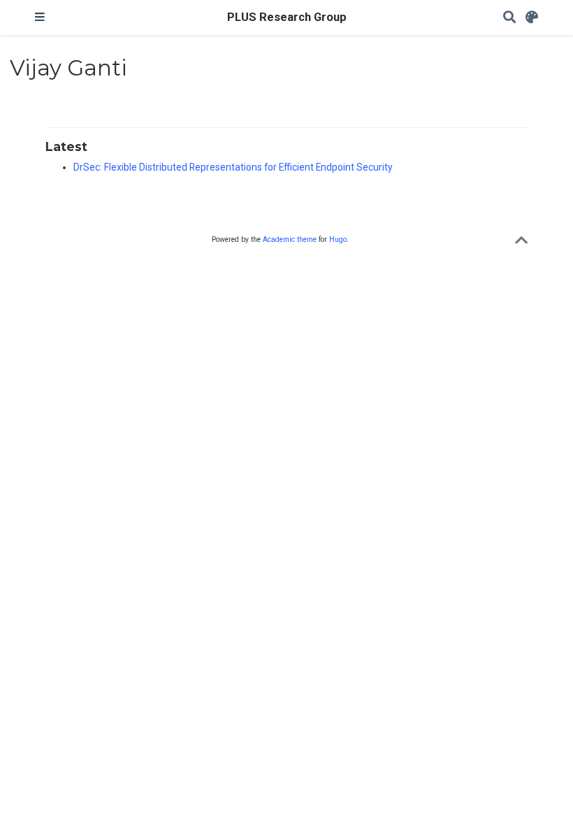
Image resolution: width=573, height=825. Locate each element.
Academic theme (290, 239)
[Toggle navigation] (40, 17)
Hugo (338, 239)
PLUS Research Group (287, 17)
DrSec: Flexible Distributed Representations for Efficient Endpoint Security (233, 167)
